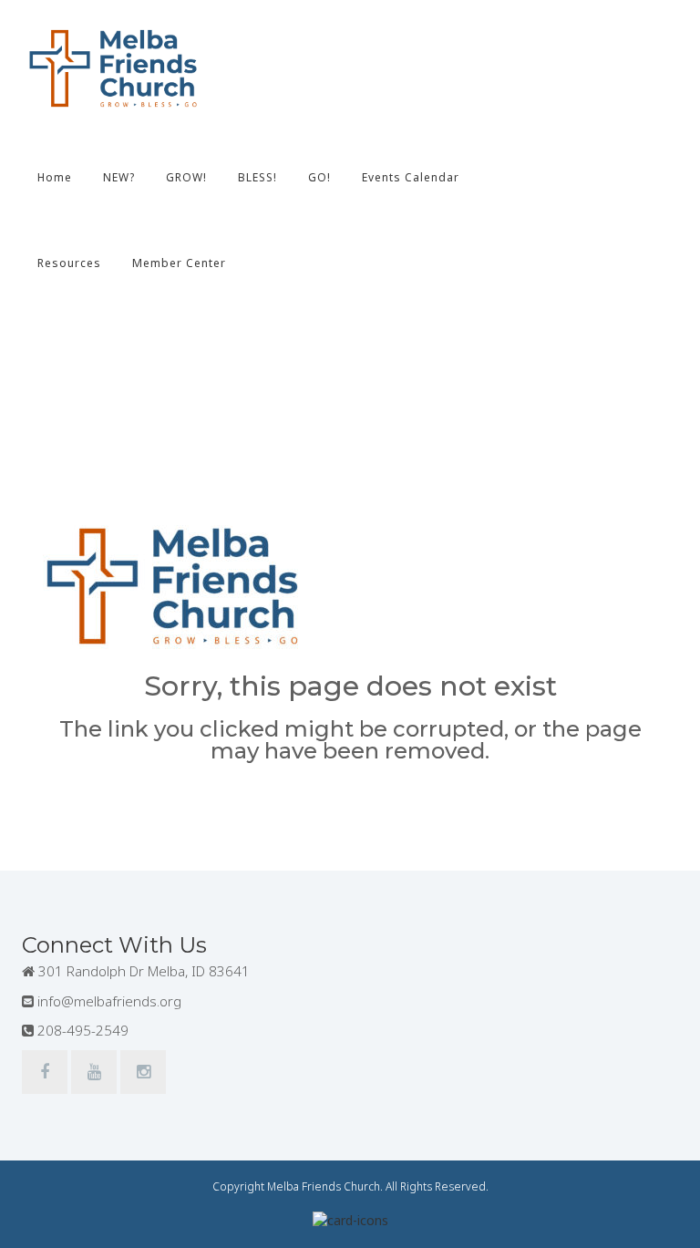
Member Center (179, 263)
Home (54, 177)
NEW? (119, 177)
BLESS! (257, 177)
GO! (319, 177)
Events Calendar (410, 177)
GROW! (186, 177)
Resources (69, 263)
